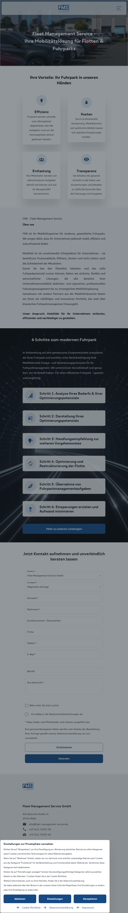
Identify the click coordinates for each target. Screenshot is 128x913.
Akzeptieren (90, 898)
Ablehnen (19, 898)
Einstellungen (55, 898)
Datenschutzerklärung (61, 907)
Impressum (88, 907)
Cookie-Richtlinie (31, 907)
